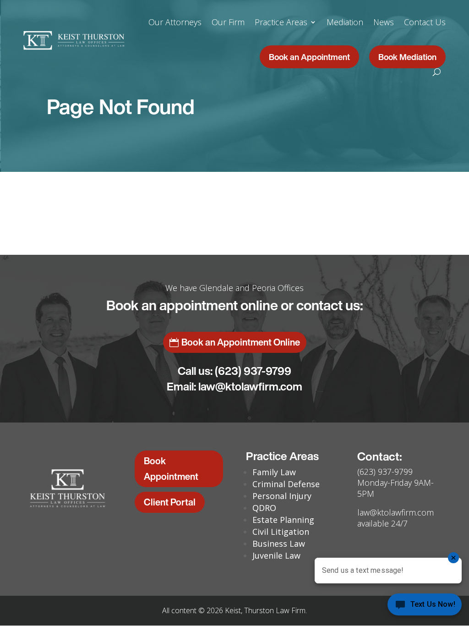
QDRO (264, 507)
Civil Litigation (280, 531)
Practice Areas (281, 21)
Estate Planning (283, 519)
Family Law (274, 472)
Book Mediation (407, 57)
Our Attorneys (175, 21)
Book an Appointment (309, 57)
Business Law (278, 543)
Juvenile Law (276, 555)
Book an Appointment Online (240, 342)
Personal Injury (281, 495)
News (383, 21)
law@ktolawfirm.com (250, 386)
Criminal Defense (286, 483)
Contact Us (425, 21)
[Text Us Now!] (424, 607)
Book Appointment (171, 468)
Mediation (345, 21)
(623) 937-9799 (253, 370)
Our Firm (228, 21)
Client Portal (170, 502)
